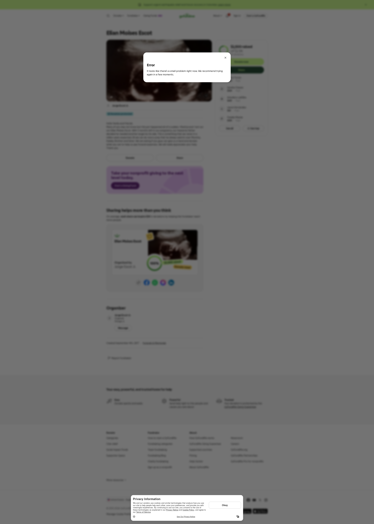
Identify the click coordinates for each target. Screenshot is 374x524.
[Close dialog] (225, 58)
